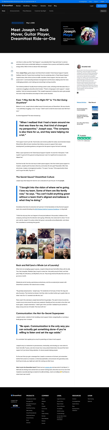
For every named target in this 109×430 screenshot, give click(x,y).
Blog (55, 6)
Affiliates (44, 401)
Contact (74, 399)
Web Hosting (29, 410)
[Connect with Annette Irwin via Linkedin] (77, 93)
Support (96, 1)
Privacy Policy (60, 401)
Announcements (14, 11)
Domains (43, 6)
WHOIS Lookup (60, 411)
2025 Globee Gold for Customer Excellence (47, 209)
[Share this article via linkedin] (12, 71)
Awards (43, 423)
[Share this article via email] (12, 63)
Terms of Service (60, 406)
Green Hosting (45, 413)
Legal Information (61, 399)
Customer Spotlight (40, 11)
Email (49, 6)
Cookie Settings (62, 413)
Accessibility (60, 408)
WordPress (26, 6)
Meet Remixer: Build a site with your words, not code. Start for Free (19, 1)
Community (44, 408)
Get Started (101, 6)
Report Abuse (60, 403)
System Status (75, 403)
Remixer (18, 6)
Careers (43, 406)
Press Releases (27, 11)
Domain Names (29, 417)
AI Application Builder (31, 399)
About (43, 399)
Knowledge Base (83, 1)
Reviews (43, 420)
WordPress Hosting (30, 408)
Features (28, 422)
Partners (43, 416)
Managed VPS (29, 401)
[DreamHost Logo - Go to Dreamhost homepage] (7, 6)
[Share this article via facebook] (12, 79)
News (90, 1)
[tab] (81, 102)
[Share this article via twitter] (12, 67)
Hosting (34, 5)
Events (51, 11)
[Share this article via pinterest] (12, 75)
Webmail (90, 401)
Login (91, 6)
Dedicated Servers (30, 415)
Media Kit (103, 11)
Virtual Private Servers (31, 413)
